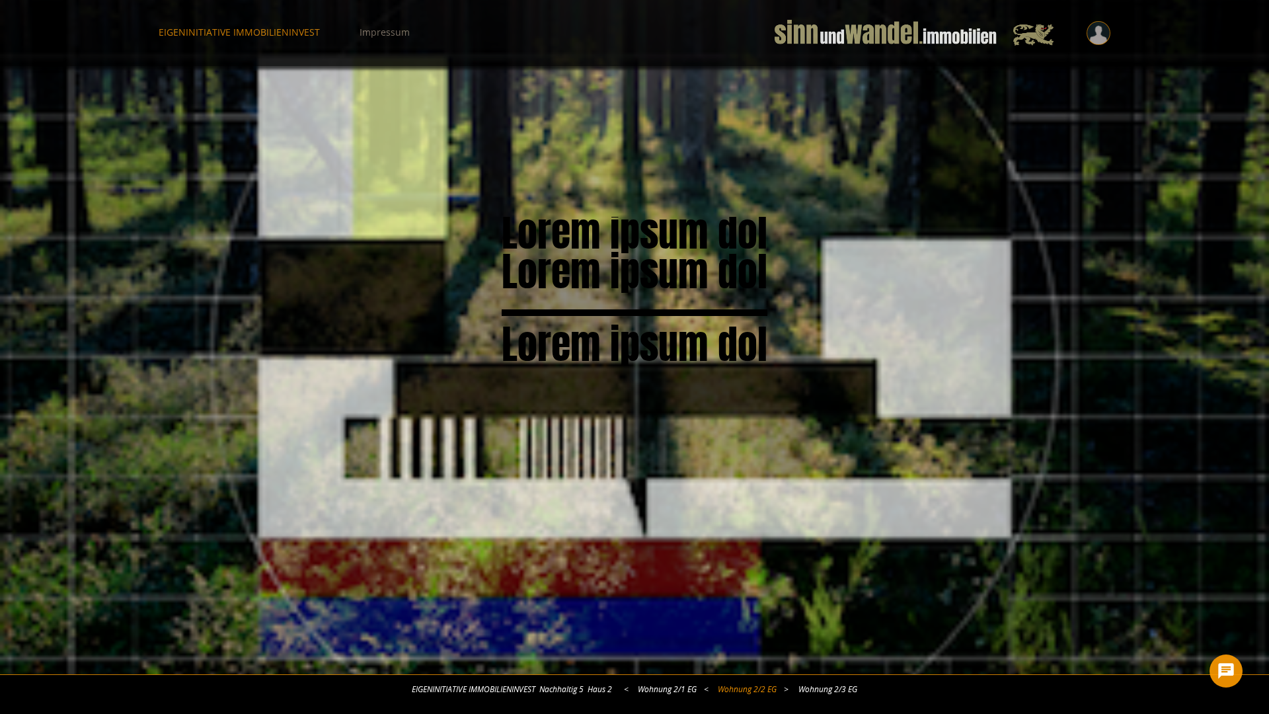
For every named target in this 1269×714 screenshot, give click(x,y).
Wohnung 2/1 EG (667, 690)
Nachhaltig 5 (561, 690)
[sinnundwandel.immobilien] (914, 33)
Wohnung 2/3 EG (827, 690)
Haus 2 (600, 690)
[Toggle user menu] (1098, 33)
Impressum (385, 33)
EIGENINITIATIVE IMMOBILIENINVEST (239, 33)
